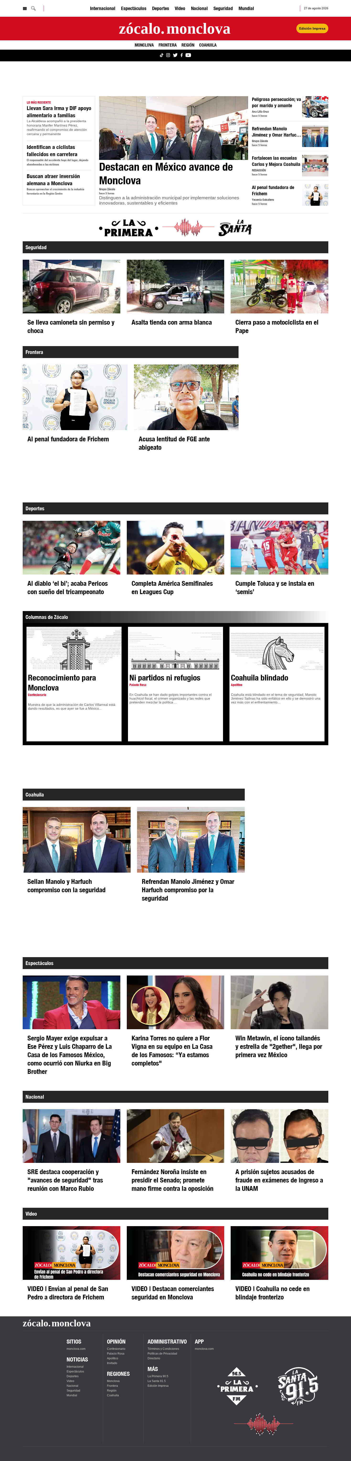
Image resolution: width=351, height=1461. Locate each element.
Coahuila (208, 44)
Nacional (199, 8)
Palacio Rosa (115, 1353)
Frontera (168, 44)
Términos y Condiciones (163, 1348)
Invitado (112, 1363)
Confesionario (116, 1348)
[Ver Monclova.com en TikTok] (161, 55)
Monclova (144, 44)
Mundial (246, 8)
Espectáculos (133, 8)
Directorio (154, 1358)
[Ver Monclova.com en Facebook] (182, 55)
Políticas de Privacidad (162, 1353)
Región (187, 44)
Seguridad (223, 8)
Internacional (102, 8)
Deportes (160, 8)
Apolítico (112, 1358)
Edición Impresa (312, 28)
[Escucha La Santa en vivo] (298, 1386)
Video (180, 8)
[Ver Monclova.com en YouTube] (188, 55)
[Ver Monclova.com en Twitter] (175, 55)
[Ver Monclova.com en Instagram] (168, 55)
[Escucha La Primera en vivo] (233, 1386)
